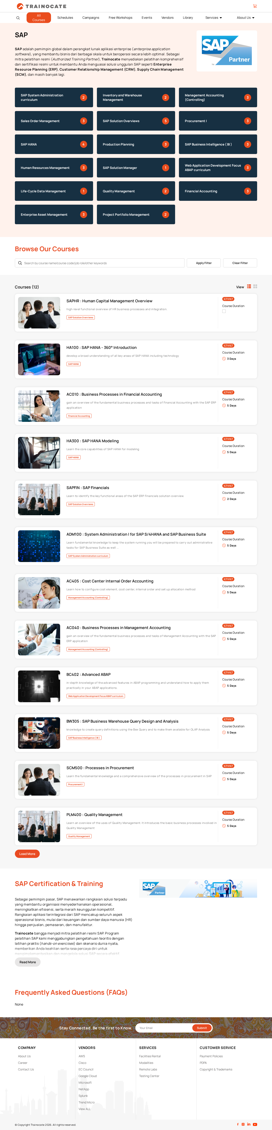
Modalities (146, 1063)
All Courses (39, 17)
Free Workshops (120, 17)
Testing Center (149, 1076)
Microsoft (85, 1082)
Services (211, 17)
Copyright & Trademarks (216, 1069)
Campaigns (90, 17)
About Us (244, 17)
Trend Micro (87, 1102)
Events (147, 17)
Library (188, 17)
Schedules (65, 17)
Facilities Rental (150, 1056)
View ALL (85, 1109)
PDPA (203, 1063)
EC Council (86, 1069)
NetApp (84, 1089)
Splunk (83, 1096)
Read (28, 962)
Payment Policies (211, 1056)
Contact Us (26, 1069)
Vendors (168, 17)
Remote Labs (148, 1069)
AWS (82, 1056)
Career (22, 1063)
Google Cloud (88, 1076)
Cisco (82, 1063)
